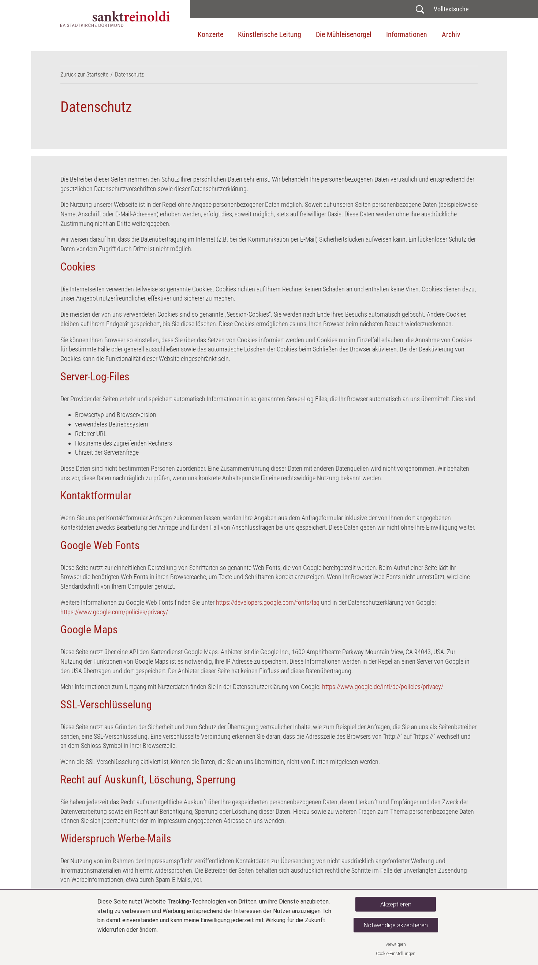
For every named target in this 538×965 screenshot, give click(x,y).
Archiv (451, 34)
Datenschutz (129, 74)
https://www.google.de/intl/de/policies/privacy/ (382, 686)
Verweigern (395, 944)
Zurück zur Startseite (84, 74)
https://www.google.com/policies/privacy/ (114, 612)
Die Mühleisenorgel (343, 34)
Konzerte (210, 34)
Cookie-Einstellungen (395, 953)
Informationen (406, 34)
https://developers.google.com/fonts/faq (268, 602)
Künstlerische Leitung (269, 34)
